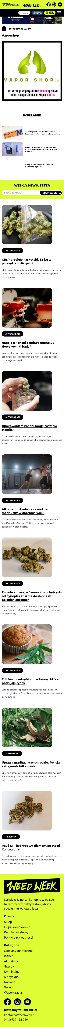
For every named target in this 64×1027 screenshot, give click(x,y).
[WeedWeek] (32, 4)
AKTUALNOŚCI (12, 251)
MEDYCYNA (11, 837)
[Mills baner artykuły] (32, 17)
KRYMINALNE (12, 754)
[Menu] (59, 12)
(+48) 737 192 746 (16, 1019)
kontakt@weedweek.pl (19, 1015)
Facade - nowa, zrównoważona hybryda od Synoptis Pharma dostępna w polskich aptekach (31, 596)
